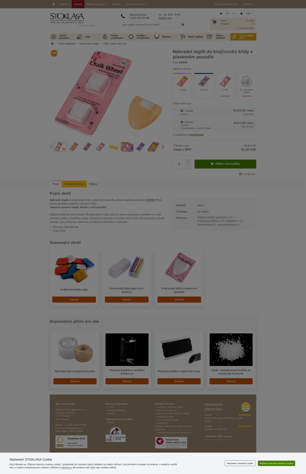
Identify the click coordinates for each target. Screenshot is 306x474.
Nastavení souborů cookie (240, 463)
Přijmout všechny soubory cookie (276, 463)
